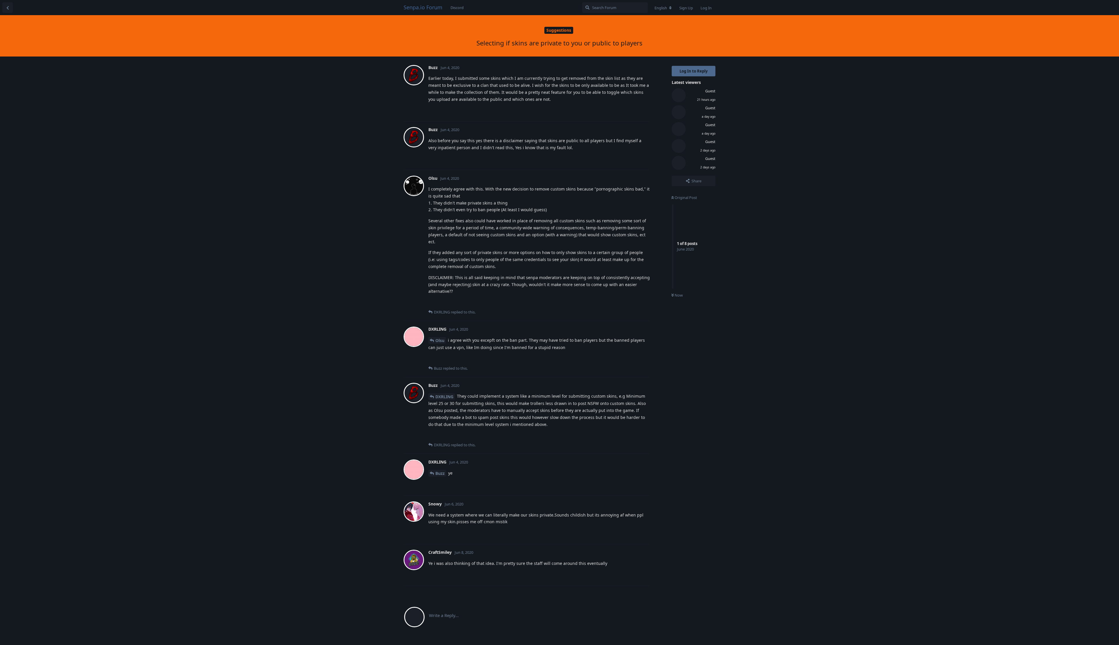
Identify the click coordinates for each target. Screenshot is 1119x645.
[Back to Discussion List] (7, 7)
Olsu (439, 340)
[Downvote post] (628, 110)
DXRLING (444, 396)
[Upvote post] (615, 110)
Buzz (440, 473)
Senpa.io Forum (423, 7)
